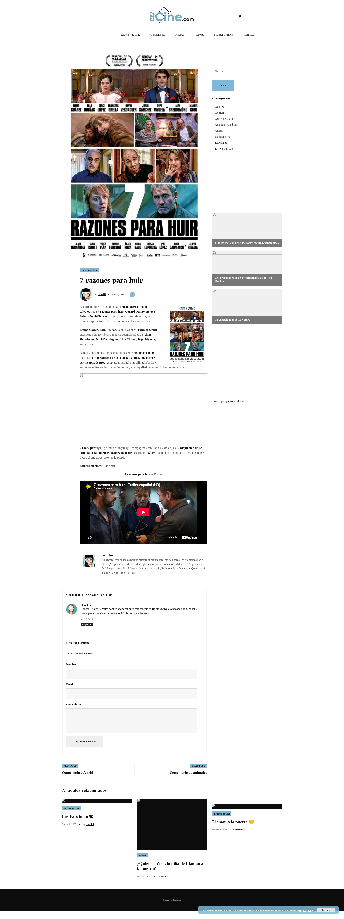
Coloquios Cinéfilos (226, 124)
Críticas (219, 130)
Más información (305, 910)
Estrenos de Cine (130, 34)
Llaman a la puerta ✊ (233, 822)
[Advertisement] (244, 182)
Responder (86, 624)
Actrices (199, 34)
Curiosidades (157, 34)
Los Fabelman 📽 (77, 816)
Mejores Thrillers (223, 34)
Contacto (249, 34)
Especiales (221, 142)
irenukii (102, 294)
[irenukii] (89, 560)
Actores (179, 34)
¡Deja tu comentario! (84, 741)
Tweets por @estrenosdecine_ (229, 401)
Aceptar (326, 910)
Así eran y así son (225, 118)
